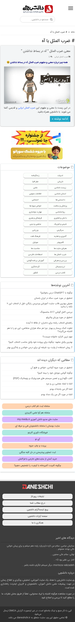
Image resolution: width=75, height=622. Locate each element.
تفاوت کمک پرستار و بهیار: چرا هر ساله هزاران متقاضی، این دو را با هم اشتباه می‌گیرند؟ (39, 329)
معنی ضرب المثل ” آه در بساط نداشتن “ (45, 51)
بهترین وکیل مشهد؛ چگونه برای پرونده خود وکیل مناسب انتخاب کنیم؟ (40, 342)
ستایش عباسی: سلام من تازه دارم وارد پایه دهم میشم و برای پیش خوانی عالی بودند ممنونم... (40, 547)
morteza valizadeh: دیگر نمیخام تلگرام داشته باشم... (48, 565)
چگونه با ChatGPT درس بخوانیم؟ (56, 293)
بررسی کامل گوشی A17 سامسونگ (56, 312)
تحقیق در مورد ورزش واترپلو (59, 317)
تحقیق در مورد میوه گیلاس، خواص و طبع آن (51, 368)
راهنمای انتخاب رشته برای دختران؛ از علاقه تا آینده (49, 323)
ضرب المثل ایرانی (61, 57)
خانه (73, 32)
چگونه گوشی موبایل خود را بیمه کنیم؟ (54, 373)
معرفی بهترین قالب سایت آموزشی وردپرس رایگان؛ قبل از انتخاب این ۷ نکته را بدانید (39, 305)
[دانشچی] (37, 9)
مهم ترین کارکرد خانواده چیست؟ (57, 337)
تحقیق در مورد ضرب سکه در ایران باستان (53, 298)
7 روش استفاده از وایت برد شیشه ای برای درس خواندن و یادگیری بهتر (39, 347)
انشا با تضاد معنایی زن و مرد (59, 384)
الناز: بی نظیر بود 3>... (64, 560)
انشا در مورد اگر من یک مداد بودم (56, 394)
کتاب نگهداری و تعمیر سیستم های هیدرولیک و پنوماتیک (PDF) (42, 378)
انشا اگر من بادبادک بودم (61, 389)
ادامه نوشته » (60, 118)
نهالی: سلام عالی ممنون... (62, 554)
